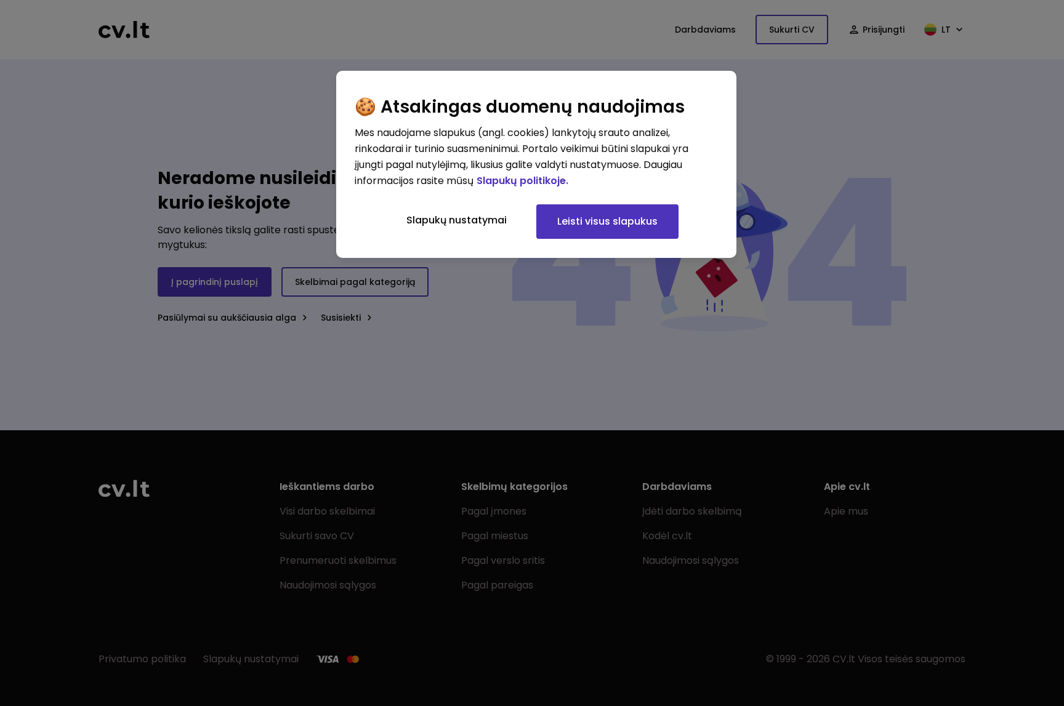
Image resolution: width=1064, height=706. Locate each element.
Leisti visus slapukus (607, 221)
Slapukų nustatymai (456, 220)
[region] (536, 164)
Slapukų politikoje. (522, 181)
